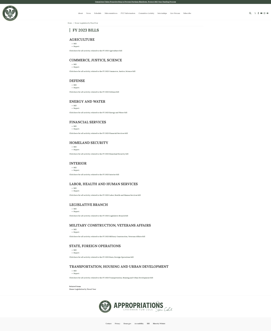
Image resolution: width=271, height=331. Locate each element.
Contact (108, 324)
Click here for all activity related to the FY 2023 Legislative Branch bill (98, 216)
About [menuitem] (80, 13)
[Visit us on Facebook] (258, 13)
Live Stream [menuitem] (175, 13)
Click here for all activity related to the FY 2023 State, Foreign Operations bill (101, 257)
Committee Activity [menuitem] (146, 13)
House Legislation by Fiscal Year (86, 23)
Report (76, 46)
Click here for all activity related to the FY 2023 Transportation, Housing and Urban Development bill (111, 278)
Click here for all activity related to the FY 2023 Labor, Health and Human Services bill (105, 195)
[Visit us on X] (255, 13)
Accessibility (139, 324)
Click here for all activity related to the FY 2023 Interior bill (94, 175)
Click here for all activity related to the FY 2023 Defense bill (94, 92)
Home (70, 23)
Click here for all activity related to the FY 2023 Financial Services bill (98, 133)
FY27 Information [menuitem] (128, 13)
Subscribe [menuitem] (187, 13)
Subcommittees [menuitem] (111, 13)
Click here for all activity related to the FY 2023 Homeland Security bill (98, 154)
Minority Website (159, 324)
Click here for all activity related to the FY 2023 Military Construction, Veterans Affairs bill (107, 237)
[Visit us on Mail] (267, 13)
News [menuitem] (88, 13)
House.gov (127, 324)
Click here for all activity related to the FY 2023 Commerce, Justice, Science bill (102, 71)
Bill (75, 44)
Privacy (117, 324)
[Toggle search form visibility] (250, 13)
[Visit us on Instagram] (264, 13)
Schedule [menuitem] (97, 13)
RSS (148, 324)
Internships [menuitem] (162, 13)
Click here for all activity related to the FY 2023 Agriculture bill (95, 51)
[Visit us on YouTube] (261, 13)
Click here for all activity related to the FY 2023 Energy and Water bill (98, 113)
